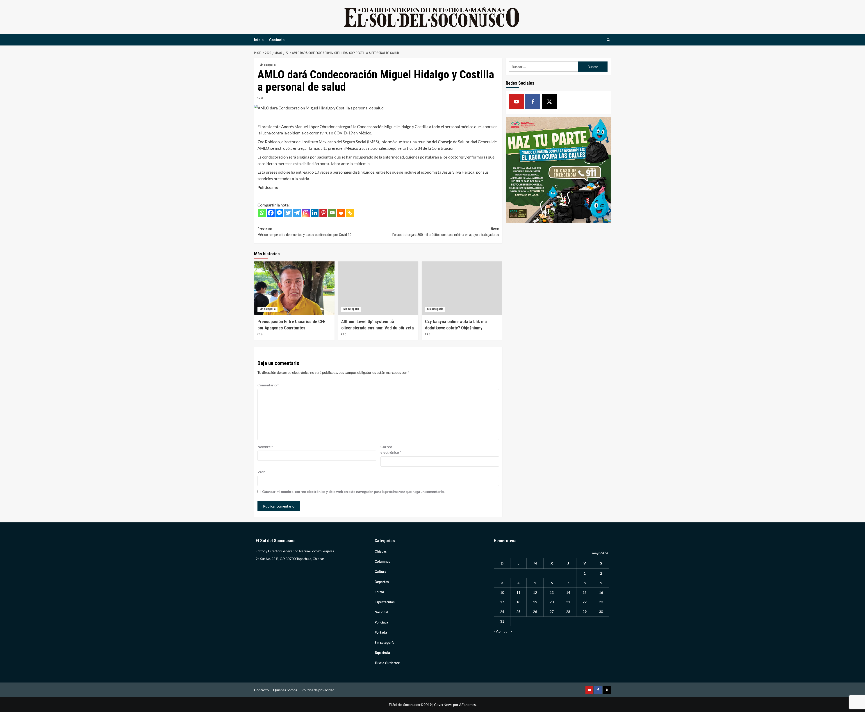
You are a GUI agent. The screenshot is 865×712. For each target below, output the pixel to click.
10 (502, 592)
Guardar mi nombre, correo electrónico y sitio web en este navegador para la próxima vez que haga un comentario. (353, 491)
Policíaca (381, 622)
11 (518, 592)
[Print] (341, 213)
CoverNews (443, 704)
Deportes (382, 582)
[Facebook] (271, 213)
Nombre (265, 446)
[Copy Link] (350, 213)
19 (535, 602)
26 (535, 611)
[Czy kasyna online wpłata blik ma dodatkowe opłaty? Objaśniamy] (462, 288)
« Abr (498, 631)
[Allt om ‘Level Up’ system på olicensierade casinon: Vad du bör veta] (378, 288)
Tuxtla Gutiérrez (387, 663)
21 (568, 602)
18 (518, 602)
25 (518, 611)
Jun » (508, 631)
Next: (445, 232)
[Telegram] (297, 213)
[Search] (608, 40)
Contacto (277, 39)
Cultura (380, 571)
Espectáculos (385, 602)
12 (535, 592)
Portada (381, 632)
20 (552, 602)
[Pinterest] (323, 213)
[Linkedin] (315, 213)
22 (585, 602)
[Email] (332, 213)
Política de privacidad (318, 690)
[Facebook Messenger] (279, 213)
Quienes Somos (285, 690)
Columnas (382, 561)
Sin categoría (267, 64)
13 (552, 592)
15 (585, 592)
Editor (379, 592)
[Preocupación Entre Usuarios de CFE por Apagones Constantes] (294, 288)
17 (502, 602)
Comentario (268, 385)
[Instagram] (306, 213)
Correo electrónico (390, 449)
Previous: (304, 232)
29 (585, 611)
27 (552, 611)
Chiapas (381, 551)
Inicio (259, 39)
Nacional (381, 612)
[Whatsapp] (262, 213)
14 (568, 592)
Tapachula (382, 653)
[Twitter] (288, 213)
